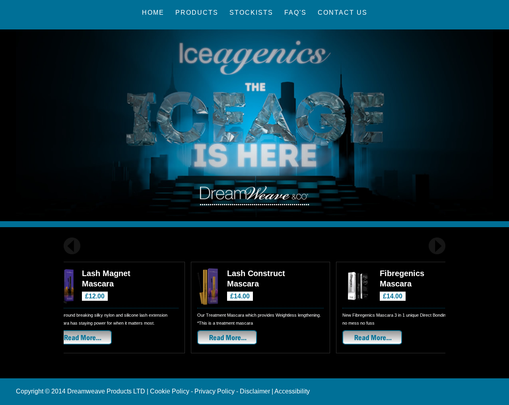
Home (153, 12)
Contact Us (342, 12)
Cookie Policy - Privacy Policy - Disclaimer (210, 391)
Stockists (251, 12)
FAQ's (295, 12)
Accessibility (292, 391)
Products (196, 12)
